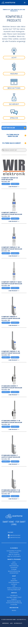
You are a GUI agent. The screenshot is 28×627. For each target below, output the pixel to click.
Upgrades (14, 580)
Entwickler (14, 604)
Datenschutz (18, 623)
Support (14, 599)
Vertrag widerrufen (14, 590)
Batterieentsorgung (14, 601)
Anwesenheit (14, 573)
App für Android (14, 554)
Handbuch (14, 595)
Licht (14, 562)
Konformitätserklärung (14, 603)
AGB (14, 586)
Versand (14, 584)
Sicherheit (14, 567)
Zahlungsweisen (13, 582)
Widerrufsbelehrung (14, 588)
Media (14, 610)
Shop (14, 579)
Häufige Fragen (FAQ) (14, 597)
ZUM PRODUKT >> (14, 186)
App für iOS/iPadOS (14, 556)
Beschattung (14, 566)
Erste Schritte (14, 552)
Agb (11, 623)
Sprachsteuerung (14, 571)
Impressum (5, 623)
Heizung (14, 564)
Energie (14, 569)
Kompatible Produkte (14, 551)
